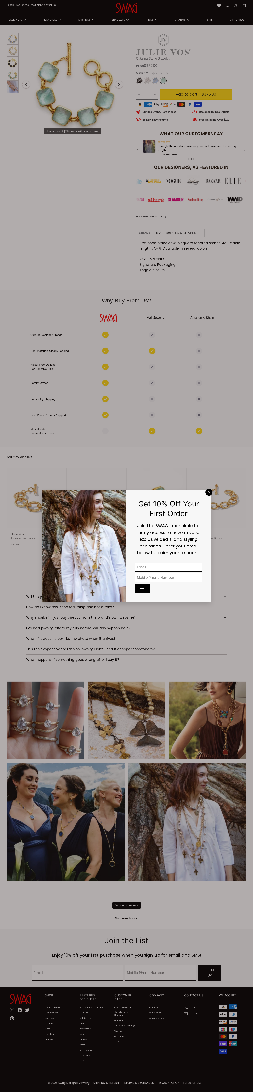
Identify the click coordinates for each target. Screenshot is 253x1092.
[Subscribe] (142, 588)
